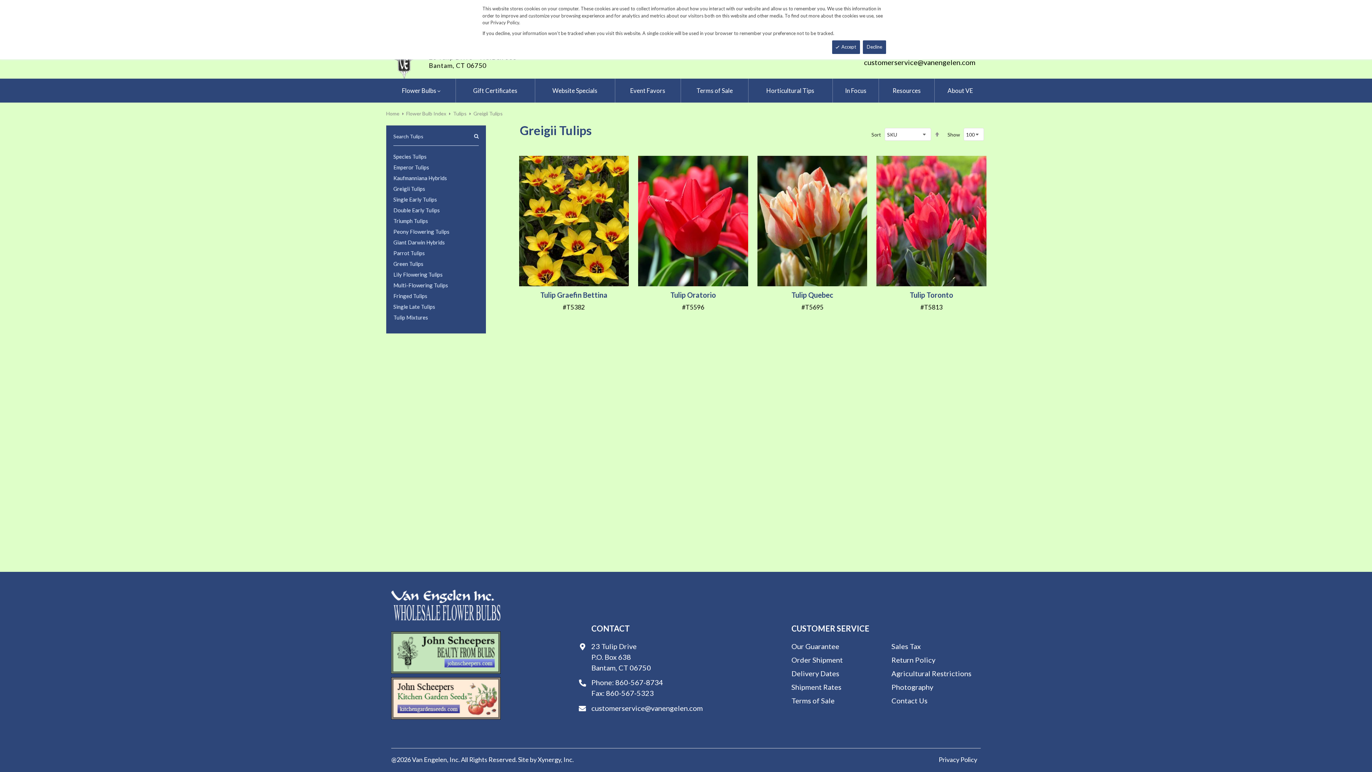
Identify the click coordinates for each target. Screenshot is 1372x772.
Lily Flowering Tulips (418, 274)
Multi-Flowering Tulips (420, 285)
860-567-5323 (630, 693)
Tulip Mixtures (410, 317)
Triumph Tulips (410, 221)
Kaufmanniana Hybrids (420, 178)
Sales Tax (906, 646)
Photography (912, 687)
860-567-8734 (639, 682)
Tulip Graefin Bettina (573, 295)
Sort (876, 135)
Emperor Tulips (411, 167)
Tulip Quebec (812, 295)
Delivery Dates (815, 673)
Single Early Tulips (415, 199)
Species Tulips (410, 156)
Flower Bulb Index (426, 113)
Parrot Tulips (409, 253)
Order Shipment (817, 659)
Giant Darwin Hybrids (419, 242)
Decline (874, 47)
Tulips (460, 113)
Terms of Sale (813, 700)
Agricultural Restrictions (931, 673)
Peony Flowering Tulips (421, 231)
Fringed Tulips (410, 296)
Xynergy (549, 759)
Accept (848, 47)
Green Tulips (408, 264)
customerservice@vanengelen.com (919, 62)
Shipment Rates (816, 687)
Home (392, 113)
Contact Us (909, 700)
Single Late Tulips (414, 306)
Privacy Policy (958, 759)
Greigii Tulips (409, 188)
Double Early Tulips (416, 210)
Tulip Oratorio (693, 295)
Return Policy (913, 659)
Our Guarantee (815, 646)
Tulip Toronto (931, 295)
